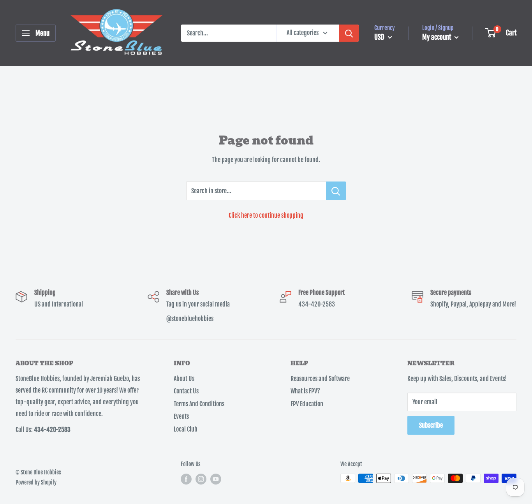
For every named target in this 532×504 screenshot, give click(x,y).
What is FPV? (305, 391)
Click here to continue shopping (266, 215)
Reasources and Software (320, 378)
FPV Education (307, 404)
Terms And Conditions (199, 404)
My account (437, 37)
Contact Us (186, 391)
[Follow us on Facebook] (186, 479)
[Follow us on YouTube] (215, 479)
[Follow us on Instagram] (201, 479)
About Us (184, 378)
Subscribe (431, 425)
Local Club (185, 429)
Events (181, 416)
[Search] (349, 33)
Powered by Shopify (36, 482)
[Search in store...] (336, 191)
